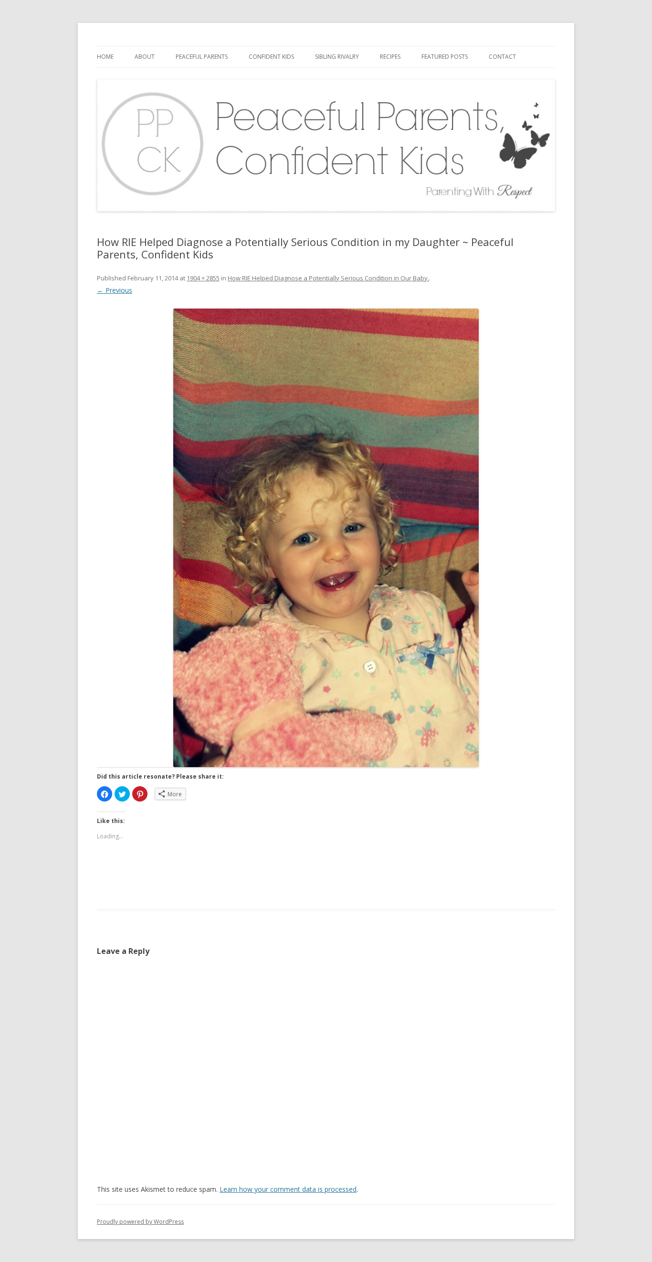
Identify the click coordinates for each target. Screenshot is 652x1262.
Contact (502, 57)
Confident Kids (271, 57)
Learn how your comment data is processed (288, 1189)
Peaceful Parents (202, 57)
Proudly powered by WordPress (140, 1222)
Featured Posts (444, 57)
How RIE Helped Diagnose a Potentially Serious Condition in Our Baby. (328, 278)
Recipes (390, 57)
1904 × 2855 (203, 278)
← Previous (114, 290)
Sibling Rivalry (337, 57)
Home (105, 57)
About (145, 57)
